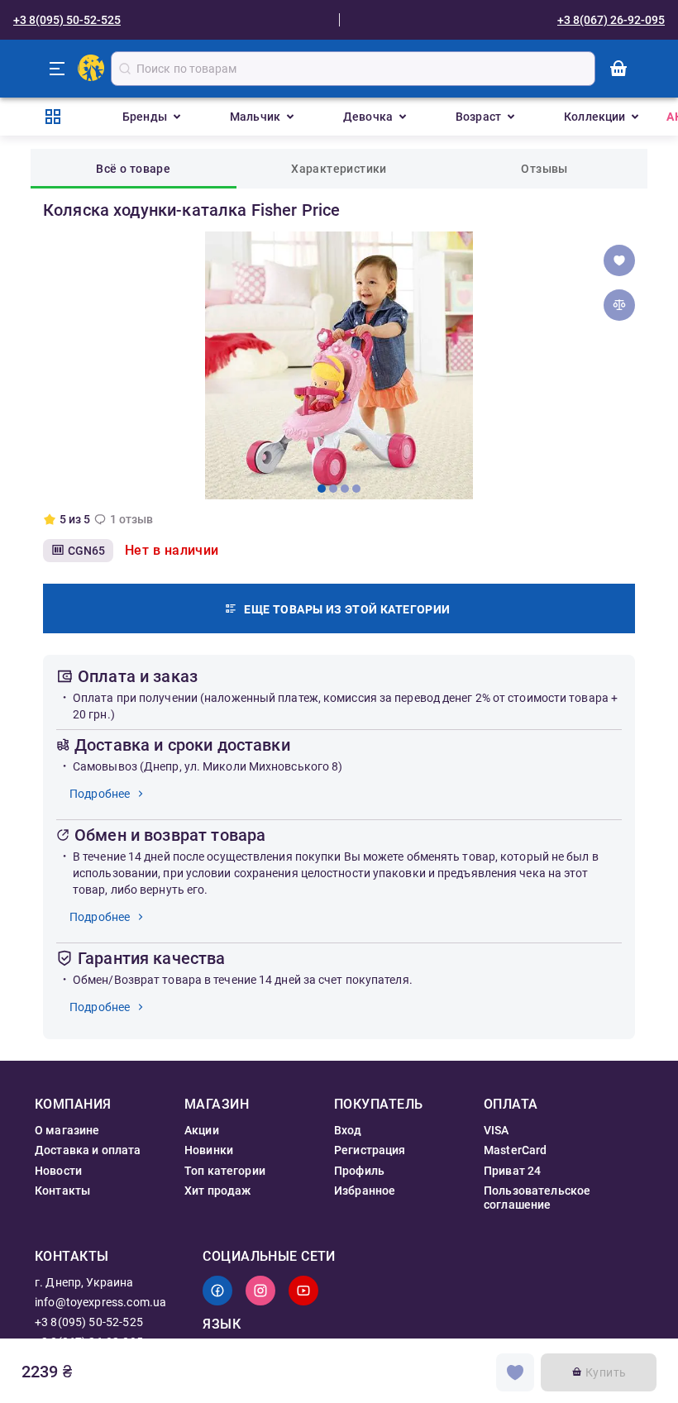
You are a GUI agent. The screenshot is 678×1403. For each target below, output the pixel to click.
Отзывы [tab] (544, 168)
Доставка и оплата (88, 1150)
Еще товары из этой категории (347, 609)
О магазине (67, 1130)
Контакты (62, 1190)
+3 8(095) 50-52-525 (67, 19)
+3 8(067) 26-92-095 (611, 19)
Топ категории (224, 1170)
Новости (58, 1170)
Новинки (208, 1150)
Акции (201, 1130)
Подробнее (99, 793)
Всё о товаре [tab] (133, 168)
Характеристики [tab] (339, 168)
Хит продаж (217, 1190)
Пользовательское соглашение (537, 1197)
